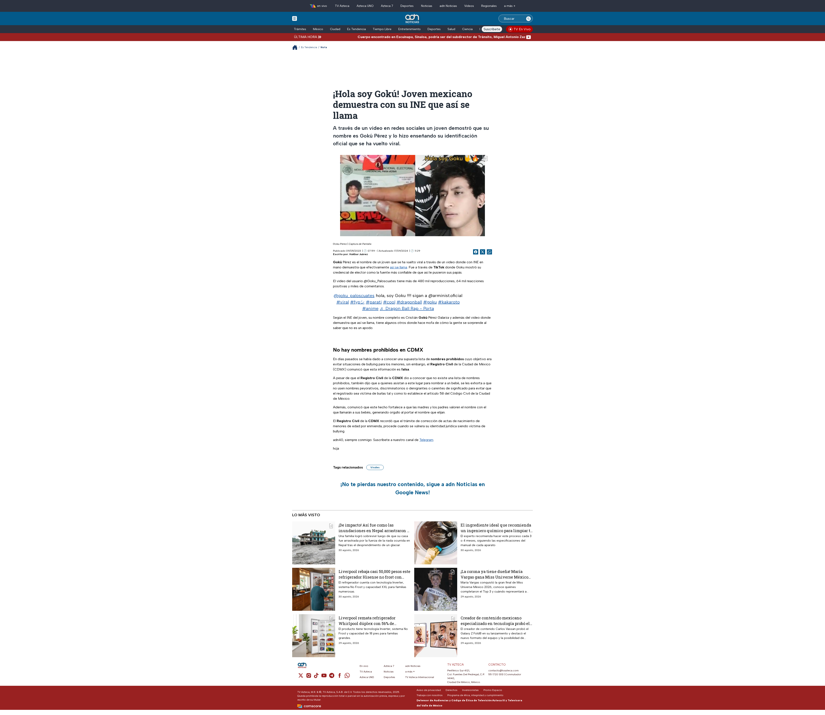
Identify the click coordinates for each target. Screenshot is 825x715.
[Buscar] (528, 18)
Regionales (489, 6)
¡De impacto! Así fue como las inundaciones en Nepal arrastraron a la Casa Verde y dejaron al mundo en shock (374, 527)
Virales (375, 467)
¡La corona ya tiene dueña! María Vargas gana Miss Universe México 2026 (494, 574)
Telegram (426, 440)
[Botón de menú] (294, 18)
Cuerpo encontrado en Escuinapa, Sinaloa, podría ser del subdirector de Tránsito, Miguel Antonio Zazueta (410, 37)
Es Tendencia (356, 29)
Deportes (407, 6)
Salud (451, 29)
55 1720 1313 (495, 674)
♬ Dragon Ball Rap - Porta (407, 308)
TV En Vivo (522, 29)
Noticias (426, 6)
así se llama (398, 267)
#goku (430, 302)
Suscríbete (492, 29)
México (318, 29)
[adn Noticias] (413, 19)
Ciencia (467, 29)
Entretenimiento (409, 29)
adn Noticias (448, 6)
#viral (342, 302)
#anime (370, 308)
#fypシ (357, 302)
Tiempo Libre (382, 29)
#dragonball (409, 302)
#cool (389, 302)
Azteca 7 (387, 6)
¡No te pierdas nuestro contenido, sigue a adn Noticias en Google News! (412, 488)
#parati (374, 302)
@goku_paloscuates (354, 295)
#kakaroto (449, 302)
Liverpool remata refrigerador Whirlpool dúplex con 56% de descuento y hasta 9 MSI (367, 620)
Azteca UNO (365, 6)
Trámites (300, 29)
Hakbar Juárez (358, 254)
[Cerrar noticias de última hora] (528, 37)
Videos (469, 6)
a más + (509, 6)
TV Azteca (342, 6)
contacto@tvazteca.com (503, 670)
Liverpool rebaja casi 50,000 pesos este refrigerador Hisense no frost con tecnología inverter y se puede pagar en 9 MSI (374, 574)
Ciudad (335, 29)
